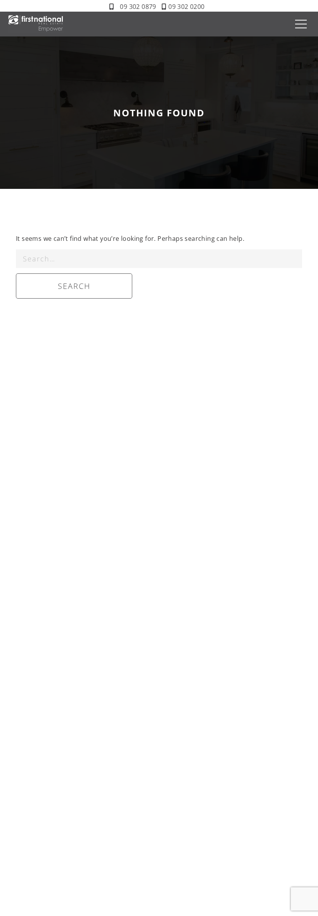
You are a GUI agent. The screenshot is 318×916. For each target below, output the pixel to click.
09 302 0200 (186, 6)
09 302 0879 (138, 6)
